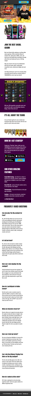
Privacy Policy (20, 393)
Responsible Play (25, 393)
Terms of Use (15, 393)
